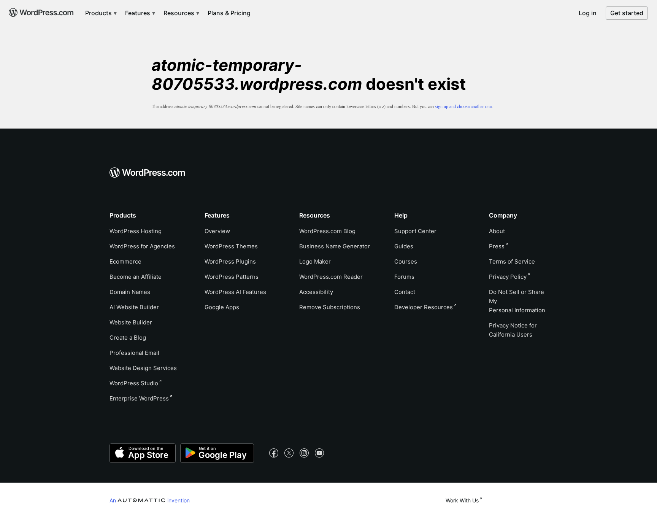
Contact (404, 292)
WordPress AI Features (235, 292)
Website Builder (131, 322)
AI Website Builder (134, 307)
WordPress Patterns (232, 276)
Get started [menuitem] (626, 13)
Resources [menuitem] (179, 13)
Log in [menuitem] (588, 13)
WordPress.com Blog (327, 231)
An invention (150, 500)
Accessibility (316, 292)
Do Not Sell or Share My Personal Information (517, 301)
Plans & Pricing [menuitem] (229, 13)
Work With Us (462, 500)
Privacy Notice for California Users (513, 330)
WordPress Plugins (230, 261)
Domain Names (130, 292)
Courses (405, 261)
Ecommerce (125, 261)
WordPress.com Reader (331, 276)
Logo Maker (315, 261)
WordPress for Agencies (142, 246)
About (497, 231)
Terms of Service (512, 261)
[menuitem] (40, 10)
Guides (403, 246)
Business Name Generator (334, 246)
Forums (404, 276)
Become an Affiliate (136, 276)
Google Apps (222, 307)
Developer (423, 307)
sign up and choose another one (463, 106)
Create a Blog (128, 337)
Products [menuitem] (99, 13)
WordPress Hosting (136, 231)
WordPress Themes (231, 246)
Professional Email (134, 352)
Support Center (415, 231)
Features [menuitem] (138, 13)
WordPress (134, 383)
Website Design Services (143, 368)
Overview (217, 231)
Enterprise (139, 398)
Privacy (508, 276)
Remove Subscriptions (329, 307)
